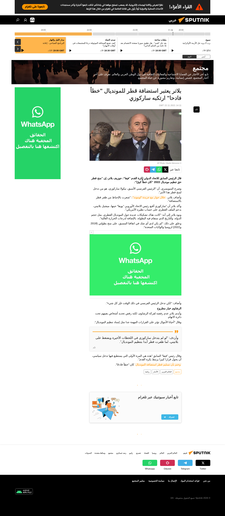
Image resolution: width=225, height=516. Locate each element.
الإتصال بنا (172, 481)
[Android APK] (24, 491)
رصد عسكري (121, 453)
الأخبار (155, 372)
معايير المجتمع (138, 481)
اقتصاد (146, 453)
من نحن (206, 481)
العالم (162, 453)
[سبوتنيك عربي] (195, 24)
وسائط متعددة (100, 453)
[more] (94, 348)
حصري (138, 453)
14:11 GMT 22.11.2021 (170, 105)
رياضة (147, 372)
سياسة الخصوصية (156, 481)
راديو (131, 453)
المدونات (88, 453)
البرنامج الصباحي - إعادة (53, 43)
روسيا (154, 453)
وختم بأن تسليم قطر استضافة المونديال (158, 364)
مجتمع (177, 372)
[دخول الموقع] (25, 20)
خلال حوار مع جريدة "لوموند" (149, 197)
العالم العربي (167, 372)
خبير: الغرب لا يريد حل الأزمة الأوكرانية (200, 43)
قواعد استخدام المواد (190, 481)
